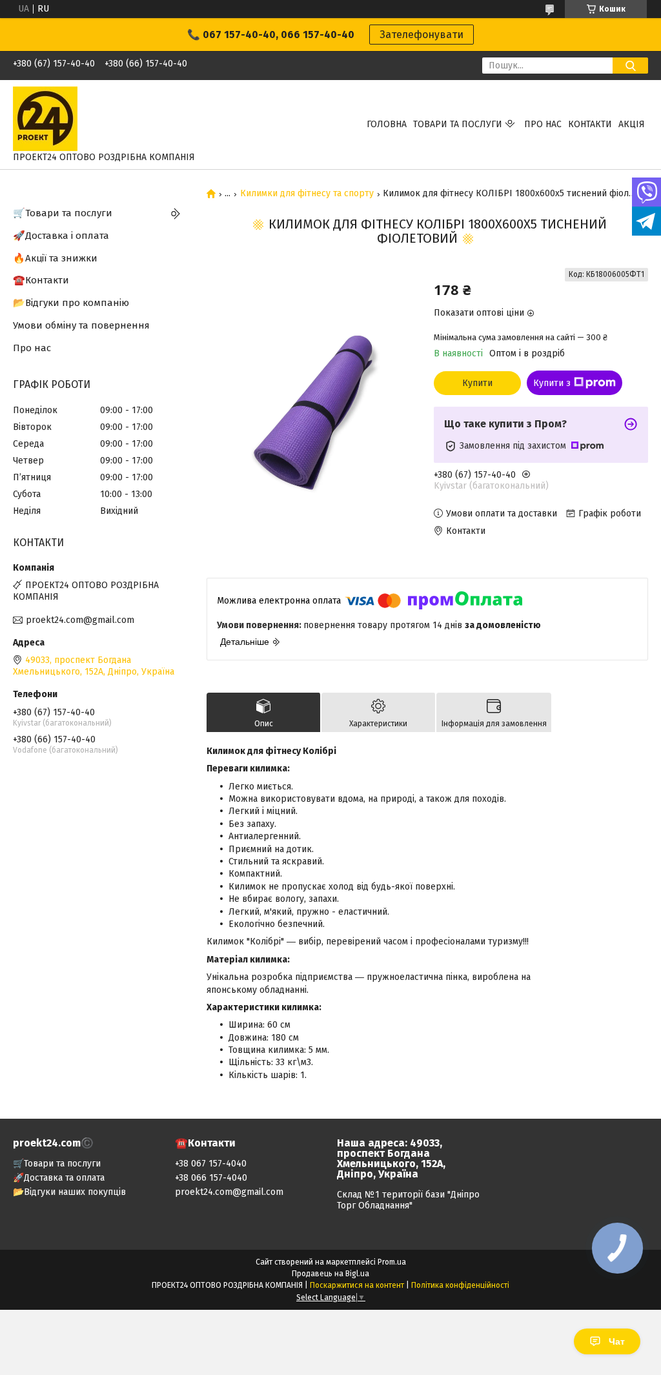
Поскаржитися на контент (357, 1285)
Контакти (590, 124)
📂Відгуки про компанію (71, 303)
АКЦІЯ (631, 124)
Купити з (552, 383)
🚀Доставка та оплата (59, 1177)
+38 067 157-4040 (211, 1163)
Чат (617, 1341)
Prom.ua (392, 1262)
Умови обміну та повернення (81, 325)
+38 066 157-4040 (211, 1177)
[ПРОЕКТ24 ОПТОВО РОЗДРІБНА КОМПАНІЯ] (45, 118)
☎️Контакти (41, 280)
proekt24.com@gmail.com (80, 620)
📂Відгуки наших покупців (69, 1192)
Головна (387, 124)
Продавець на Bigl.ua (330, 1273)
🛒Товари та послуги (62, 213)
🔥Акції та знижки (55, 258)
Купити (477, 383)
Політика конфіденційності (460, 1285)
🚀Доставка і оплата (61, 235)
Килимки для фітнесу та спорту (307, 193)
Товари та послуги (457, 124)
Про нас (543, 124)
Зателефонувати (421, 34)
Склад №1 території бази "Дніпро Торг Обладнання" (408, 1200)
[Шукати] (630, 65)
